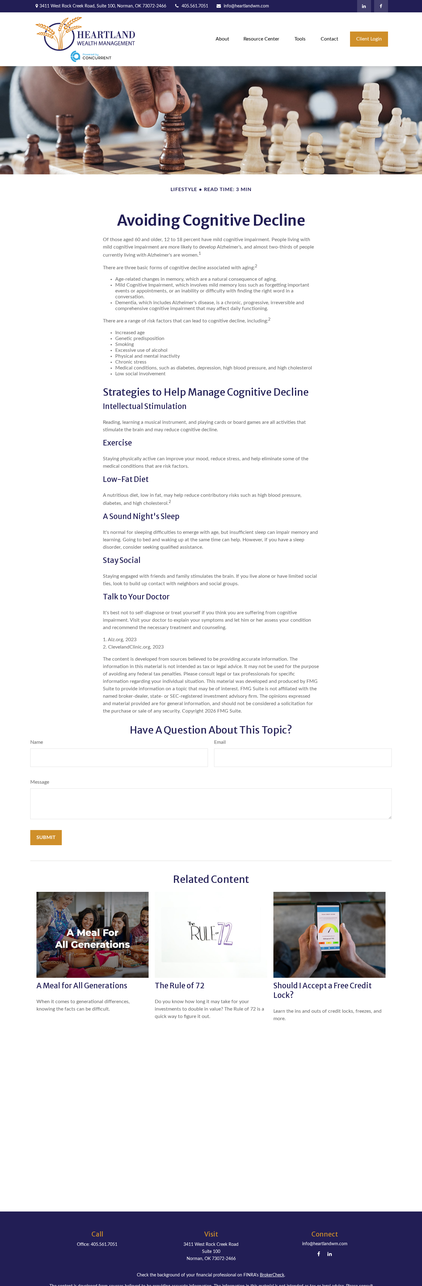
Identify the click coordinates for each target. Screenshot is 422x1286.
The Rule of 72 (180, 985)
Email (220, 742)
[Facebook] (381, 6)
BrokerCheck (272, 1275)
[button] (222, 39)
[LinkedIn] (364, 6)
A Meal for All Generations (81, 985)
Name (36, 742)
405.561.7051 (195, 6)
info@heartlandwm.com (246, 6)
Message (39, 782)
